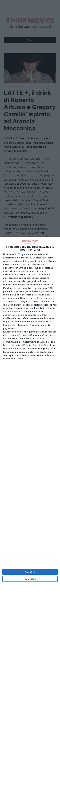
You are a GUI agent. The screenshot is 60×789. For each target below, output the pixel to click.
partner (26, 254)
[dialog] (30, 513)
